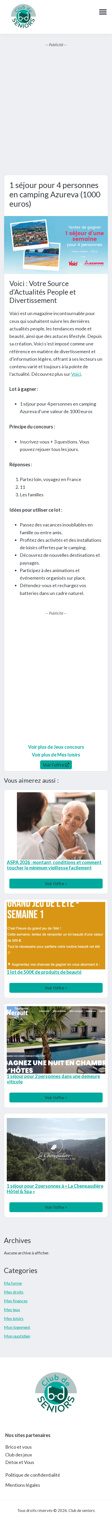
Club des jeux (18, 1454)
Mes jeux (12, 1309)
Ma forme (13, 1283)
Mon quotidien (17, 1336)
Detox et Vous (19, 1462)
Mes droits (13, 1291)
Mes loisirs (13, 1318)
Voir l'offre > (56, 883)
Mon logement (17, 1327)
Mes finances (16, 1300)
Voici (76, 374)
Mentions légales (22, 1485)
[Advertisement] (56, 111)
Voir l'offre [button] (54, 765)
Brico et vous (18, 1447)
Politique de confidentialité (32, 1475)
